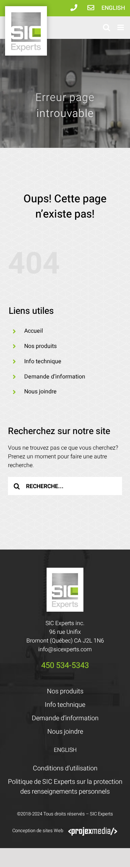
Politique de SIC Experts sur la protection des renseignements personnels (65, 787)
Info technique (42, 361)
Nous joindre (40, 391)
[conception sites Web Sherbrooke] (93, 830)
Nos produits (40, 346)
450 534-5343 (65, 665)
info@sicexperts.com (65, 649)
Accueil (33, 331)
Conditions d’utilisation (65, 768)
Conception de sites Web (37, 830)
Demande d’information (54, 376)
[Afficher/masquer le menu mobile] (121, 27)
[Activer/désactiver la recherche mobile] (106, 27)
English (113, 8)
